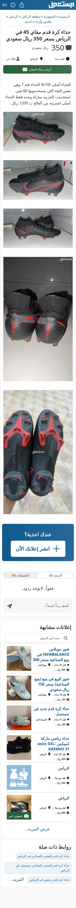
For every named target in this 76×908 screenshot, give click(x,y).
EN (4, 4)
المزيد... (16, 879)
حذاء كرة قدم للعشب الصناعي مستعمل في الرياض (42, 867)
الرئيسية (64, 16)
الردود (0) (55, 575)
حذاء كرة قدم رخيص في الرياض (49, 880)
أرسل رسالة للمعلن (40, 69)
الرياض (13, 16)
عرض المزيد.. (38, 829)
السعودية (50, 16)
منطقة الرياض (31, 16)
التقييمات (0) (20, 575)
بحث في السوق (50, 638)
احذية (28, 21)
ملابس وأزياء (43, 21)
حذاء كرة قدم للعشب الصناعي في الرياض (43, 856)
